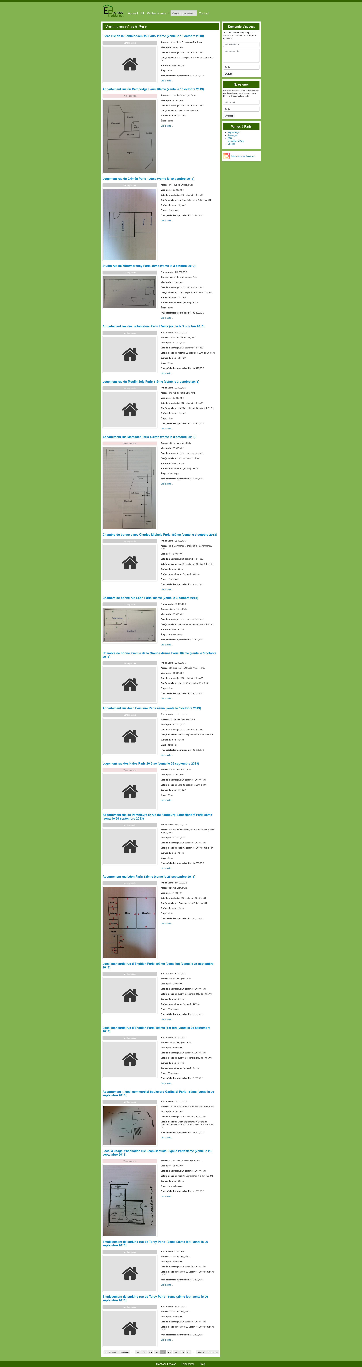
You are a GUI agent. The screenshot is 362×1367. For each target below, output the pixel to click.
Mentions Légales (166, 1364)
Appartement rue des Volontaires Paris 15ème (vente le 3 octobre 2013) (153, 326)
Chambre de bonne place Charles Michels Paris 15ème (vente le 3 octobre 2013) (160, 534)
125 (156, 1352)
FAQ (230, 138)
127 (169, 1352)
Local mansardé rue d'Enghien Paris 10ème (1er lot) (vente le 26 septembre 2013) (156, 1029)
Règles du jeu (234, 132)
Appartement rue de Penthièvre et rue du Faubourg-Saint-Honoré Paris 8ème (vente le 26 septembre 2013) (157, 816)
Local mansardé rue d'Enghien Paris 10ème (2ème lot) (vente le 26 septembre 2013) (158, 965)
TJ (142, 13)
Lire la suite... (167, 80)
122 (137, 1352)
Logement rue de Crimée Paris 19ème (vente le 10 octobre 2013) (148, 178)
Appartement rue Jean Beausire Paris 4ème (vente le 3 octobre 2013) (152, 708)
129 (182, 1352)
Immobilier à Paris (236, 140)
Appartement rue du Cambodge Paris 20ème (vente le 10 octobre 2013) (153, 89)
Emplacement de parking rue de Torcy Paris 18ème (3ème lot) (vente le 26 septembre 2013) (155, 1243)
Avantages (232, 135)
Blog (202, 1364)
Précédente (124, 1352)
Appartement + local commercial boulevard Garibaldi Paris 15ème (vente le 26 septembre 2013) (158, 1093)
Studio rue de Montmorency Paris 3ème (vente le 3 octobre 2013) (149, 265)
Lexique (231, 143)
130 (188, 1352)
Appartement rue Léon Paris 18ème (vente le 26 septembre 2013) (149, 876)
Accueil (133, 13)
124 (150, 1352)
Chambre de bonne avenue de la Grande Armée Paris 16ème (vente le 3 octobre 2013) (159, 655)
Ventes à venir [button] (156, 13)
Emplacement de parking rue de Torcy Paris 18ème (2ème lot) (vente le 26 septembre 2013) (155, 1298)
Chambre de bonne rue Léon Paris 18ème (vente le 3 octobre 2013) (150, 598)
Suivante (201, 1352)
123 (144, 1352)
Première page (110, 1352)
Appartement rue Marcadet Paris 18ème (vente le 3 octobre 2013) (149, 437)
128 (175, 1352)
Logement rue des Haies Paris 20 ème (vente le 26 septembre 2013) (151, 763)
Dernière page (213, 1352)
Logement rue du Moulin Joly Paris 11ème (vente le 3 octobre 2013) (151, 381)
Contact (204, 13)
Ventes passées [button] (182, 13)
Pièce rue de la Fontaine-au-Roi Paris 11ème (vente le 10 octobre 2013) (153, 36)
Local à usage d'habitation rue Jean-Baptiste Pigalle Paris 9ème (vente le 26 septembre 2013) (157, 1152)
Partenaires (187, 1364)
